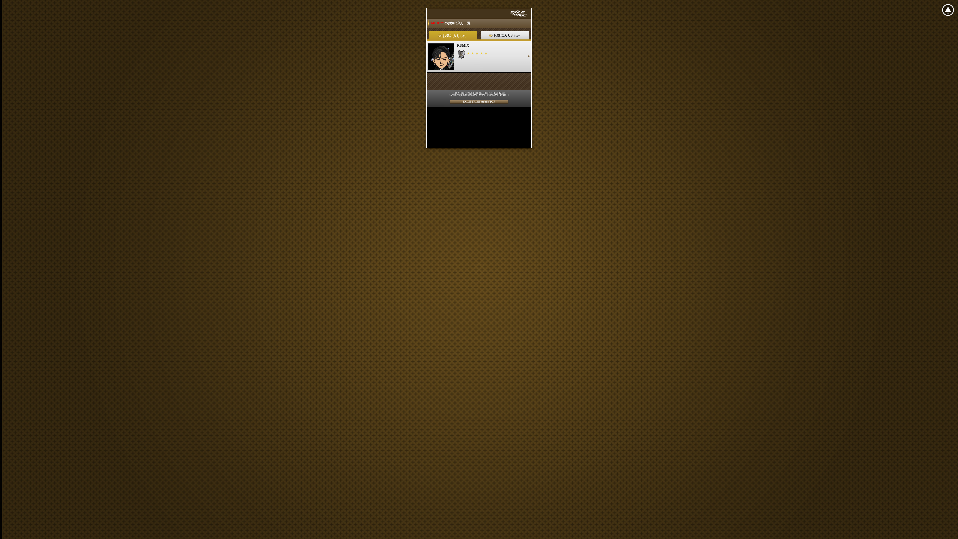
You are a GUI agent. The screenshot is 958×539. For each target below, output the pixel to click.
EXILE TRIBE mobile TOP (479, 101)
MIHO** (438, 23)
